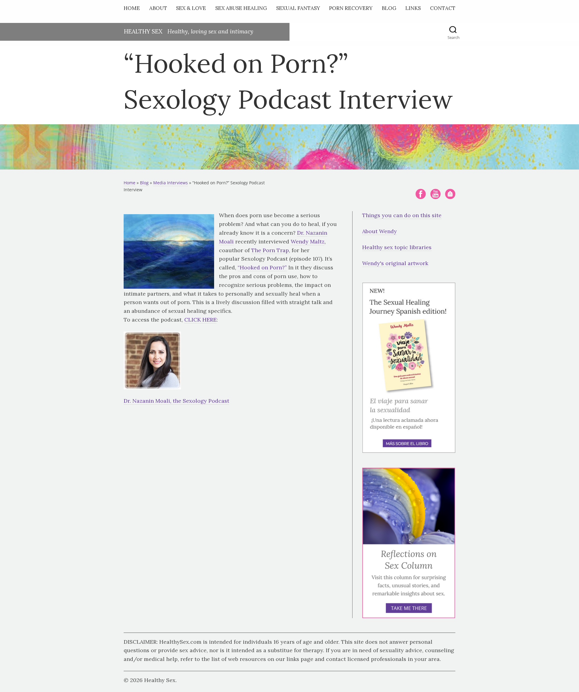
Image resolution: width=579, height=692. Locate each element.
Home (132, 8)
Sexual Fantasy (298, 8)
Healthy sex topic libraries (397, 247)
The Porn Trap (270, 250)
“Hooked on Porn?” (262, 267)
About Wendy (379, 231)
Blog (389, 8)
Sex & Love (191, 8)
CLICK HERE (200, 319)
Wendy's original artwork (395, 263)
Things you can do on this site (401, 215)
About (158, 8)
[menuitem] (133, 9)
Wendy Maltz (307, 241)
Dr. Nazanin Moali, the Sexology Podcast (176, 400)
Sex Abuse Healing (241, 8)
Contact (442, 8)
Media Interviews (170, 183)
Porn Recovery (350, 8)
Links (413, 8)
